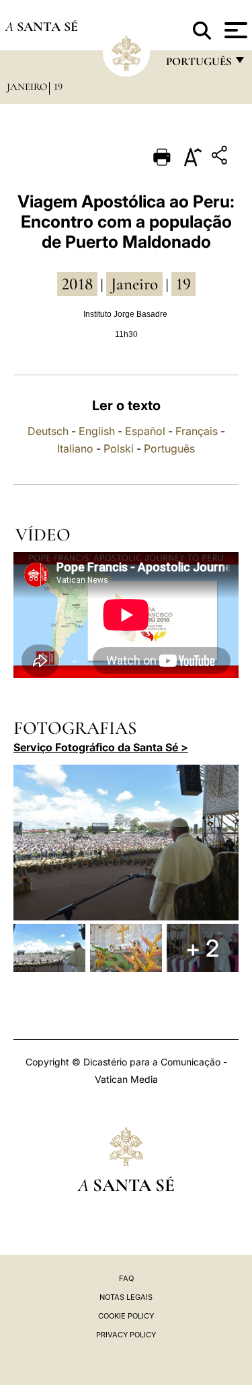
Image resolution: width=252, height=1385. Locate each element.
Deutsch (48, 431)
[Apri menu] (234, 30)
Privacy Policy (126, 1334)
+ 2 (202, 948)
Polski (118, 448)
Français (196, 431)
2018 (77, 284)
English (97, 431)
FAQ (126, 1278)
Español (145, 431)
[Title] (221, 157)
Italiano (75, 448)
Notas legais (126, 1297)
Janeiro (27, 87)
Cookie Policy (126, 1316)
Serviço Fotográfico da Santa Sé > (100, 747)
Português (169, 448)
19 (58, 87)
